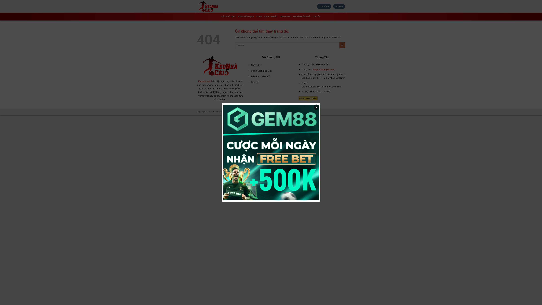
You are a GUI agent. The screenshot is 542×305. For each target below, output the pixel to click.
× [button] (316, 107)
